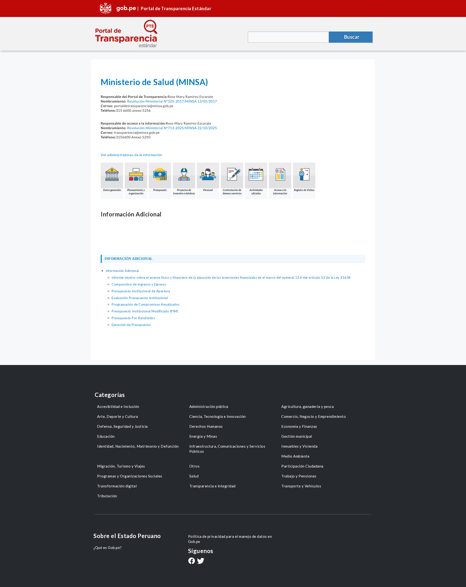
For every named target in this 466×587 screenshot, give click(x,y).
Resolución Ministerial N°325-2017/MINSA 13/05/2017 (172, 101)
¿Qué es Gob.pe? (107, 547)
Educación (106, 436)
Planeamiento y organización (136, 191)
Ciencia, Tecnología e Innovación (217, 416)
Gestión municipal (296, 436)
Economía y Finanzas (299, 426)
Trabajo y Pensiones (298, 476)
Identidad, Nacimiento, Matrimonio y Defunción (138, 446)
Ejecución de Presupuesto (131, 325)
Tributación (107, 496)
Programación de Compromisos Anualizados (146, 304)
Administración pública (208, 406)
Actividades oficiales (256, 191)
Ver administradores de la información (131, 155)
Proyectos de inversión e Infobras (184, 191)
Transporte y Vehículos (301, 486)
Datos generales (112, 189)
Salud (194, 476)
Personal (208, 189)
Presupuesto (160, 189)
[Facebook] (191, 561)
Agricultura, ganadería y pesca (307, 406)
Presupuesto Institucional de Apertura (141, 291)
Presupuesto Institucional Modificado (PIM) (145, 311)
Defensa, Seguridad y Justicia (122, 426)
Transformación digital (117, 486)
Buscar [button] (352, 37)
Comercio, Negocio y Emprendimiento (313, 416)
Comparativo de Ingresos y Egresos (139, 284)
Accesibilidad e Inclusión (118, 406)
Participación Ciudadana (302, 466)
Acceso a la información (280, 191)
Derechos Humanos (206, 426)
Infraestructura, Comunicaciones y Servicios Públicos (227, 448)
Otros (194, 466)
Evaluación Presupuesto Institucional (140, 298)
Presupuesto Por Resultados (133, 318)
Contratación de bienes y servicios (232, 191)
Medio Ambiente (295, 456)
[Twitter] (200, 561)
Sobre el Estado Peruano (127, 535)
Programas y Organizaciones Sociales (129, 476)
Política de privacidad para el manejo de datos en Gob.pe (230, 539)
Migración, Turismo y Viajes (121, 466)
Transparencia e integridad (212, 486)
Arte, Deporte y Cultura (117, 416)
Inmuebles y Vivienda (299, 446)
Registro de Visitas (304, 189)
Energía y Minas (203, 436)
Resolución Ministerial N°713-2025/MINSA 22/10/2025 (172, 128)
